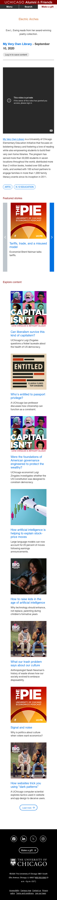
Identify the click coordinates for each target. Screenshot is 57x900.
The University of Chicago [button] (28, 862)
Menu (9, 6)
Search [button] (28, 6)
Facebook (14, 839)
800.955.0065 (40, 877)
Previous (5, 237)
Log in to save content (16, 54)
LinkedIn (24, 839)
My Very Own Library (17, 44)
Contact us (36, 891)
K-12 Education (25, 186)
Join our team (40, 893)
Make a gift (47, 6)
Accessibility (14, 891)
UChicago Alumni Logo (28, 2)
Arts (8, 186)
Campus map (25, 891)
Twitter (33, 839)
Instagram (43, 839)
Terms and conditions (25, 893)
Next (52, 237)
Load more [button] (26, 808)
